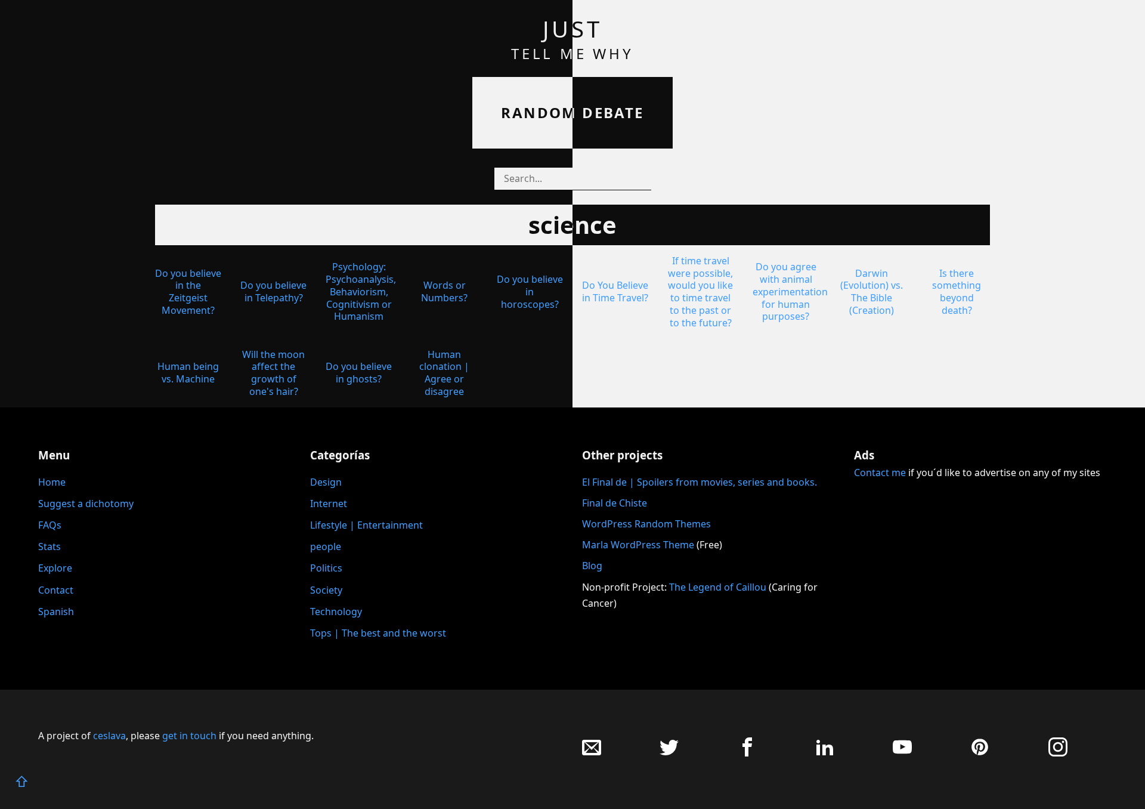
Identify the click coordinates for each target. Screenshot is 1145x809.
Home (52, 482)
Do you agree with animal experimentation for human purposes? (790, 291)
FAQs (49, 525)
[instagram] (1057, 753)
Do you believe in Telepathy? (273, 291)
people (325, 546)
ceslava (109, 735)
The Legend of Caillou (719, 587)
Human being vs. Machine (188, 372)
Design (326, 482)
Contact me (880, 472)
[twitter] (669, 753)
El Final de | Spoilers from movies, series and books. (699, 482)
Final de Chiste (614, 503)
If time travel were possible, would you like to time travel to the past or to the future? (700, 291)
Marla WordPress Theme (638, 544)
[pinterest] (979, 753)
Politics (326, 568)
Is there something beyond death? (956, 292)
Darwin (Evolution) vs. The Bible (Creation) (871, 292)
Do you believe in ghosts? (359, 372)
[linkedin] (824, 753)
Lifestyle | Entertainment (366, 525)
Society (326, 590)
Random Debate (572, 112)
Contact (55, 590)
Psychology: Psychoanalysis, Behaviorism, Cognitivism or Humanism (361, 291)
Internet (328, 503)
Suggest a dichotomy (86, 503)
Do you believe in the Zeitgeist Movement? (188, 292)
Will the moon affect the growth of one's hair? (273, 373)
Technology (336, 611)
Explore (55, 568)
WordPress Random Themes (646, 523)
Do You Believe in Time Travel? (615, 291)
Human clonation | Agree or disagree (444, 373)
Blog (592, 565)
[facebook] (747, 753)
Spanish (56, 611)
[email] (591, 753)
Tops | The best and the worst (378, 633)
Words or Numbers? (444, 291)
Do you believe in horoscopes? (530, 292)
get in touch (189, 735)
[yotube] (902, 753)
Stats (49, 546)
